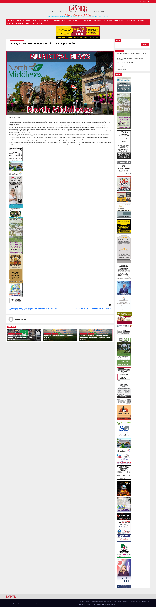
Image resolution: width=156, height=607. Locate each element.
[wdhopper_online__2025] (16, 211)
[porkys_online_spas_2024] (124, 504)
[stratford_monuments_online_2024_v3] (124, 249)
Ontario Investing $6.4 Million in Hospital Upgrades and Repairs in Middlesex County (95, 336)
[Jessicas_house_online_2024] (16, 168)
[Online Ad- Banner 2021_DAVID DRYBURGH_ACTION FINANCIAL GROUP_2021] (124, 429)
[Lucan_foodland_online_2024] (124, 374)
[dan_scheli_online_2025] (124, 144)
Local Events (141, 20)
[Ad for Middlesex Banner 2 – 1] (124, 210)
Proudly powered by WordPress (12, 603)
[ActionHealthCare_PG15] (124, 271)
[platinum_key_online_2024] (16, 236)
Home (12, 20)
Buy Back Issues (87, 20)
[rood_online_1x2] (124, 573)
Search (118, 40)
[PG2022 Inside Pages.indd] (124, 401)
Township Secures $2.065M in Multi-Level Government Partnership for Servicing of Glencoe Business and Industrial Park (33, 309)
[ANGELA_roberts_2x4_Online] (16, 189)
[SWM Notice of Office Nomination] (124, 303)
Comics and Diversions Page (15, 23)
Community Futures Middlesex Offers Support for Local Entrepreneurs (21, 336)
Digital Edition (30, 23)
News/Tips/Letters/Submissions (41, 20)
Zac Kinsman (21, 319)
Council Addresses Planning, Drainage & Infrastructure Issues (92, 308)
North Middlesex (21, 40)
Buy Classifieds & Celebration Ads (113, 20)
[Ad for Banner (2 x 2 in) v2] (124, 84)
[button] (148, 22)
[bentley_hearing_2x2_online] (124, 319)
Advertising (26, 20)
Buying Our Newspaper (59, 20)
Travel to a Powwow (121, 69)
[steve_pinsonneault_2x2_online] (124, 287)
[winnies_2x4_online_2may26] (16, 268)
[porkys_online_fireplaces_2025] (16, 290)
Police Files (40, 23)
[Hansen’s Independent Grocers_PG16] (124, 167)
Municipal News (13, 40)
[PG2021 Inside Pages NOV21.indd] (16, 300)
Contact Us (76, 20)
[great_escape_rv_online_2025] (124, 412)
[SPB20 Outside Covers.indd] (124, 197)
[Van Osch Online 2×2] (124, 488)
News (18, 20)
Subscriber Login (130, 20)
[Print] (124, 351)
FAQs (69, 20)
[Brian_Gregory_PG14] (124, 390)
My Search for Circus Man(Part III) (125, 62)
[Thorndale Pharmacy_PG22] (16, 154)
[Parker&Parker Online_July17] (124, 458)
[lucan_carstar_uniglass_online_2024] (124, 527)
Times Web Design (33, 603)
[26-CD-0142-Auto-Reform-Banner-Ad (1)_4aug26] (78, 32)
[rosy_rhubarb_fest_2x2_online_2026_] (124, 550)
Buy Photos (97, 20)
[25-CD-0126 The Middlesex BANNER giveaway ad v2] (124, 226)
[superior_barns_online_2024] (124, 183)
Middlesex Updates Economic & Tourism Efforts (58, 336)
